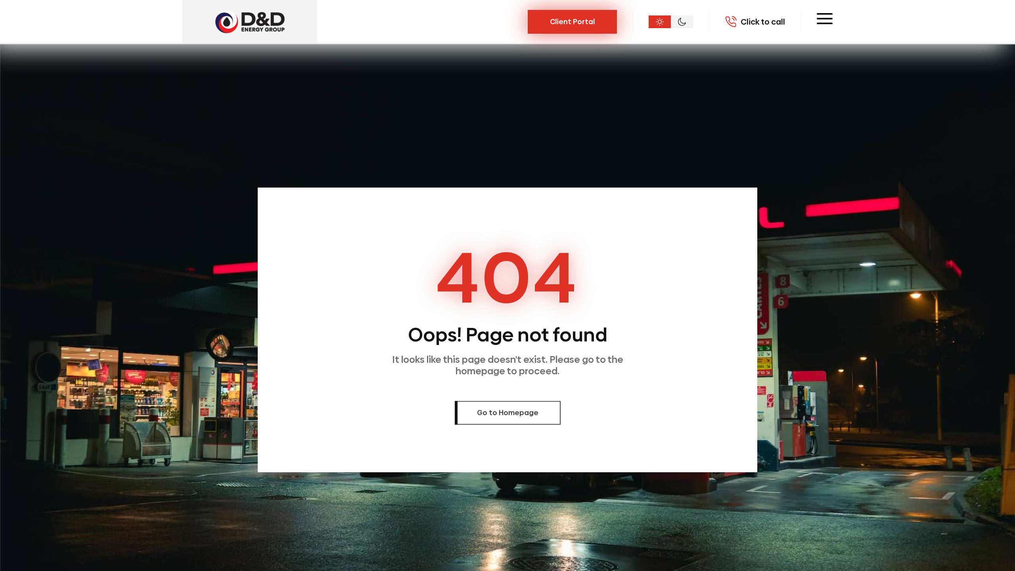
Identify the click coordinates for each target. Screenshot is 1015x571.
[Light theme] (660, 21)
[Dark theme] (682, 21)
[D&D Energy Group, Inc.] (249, 22)
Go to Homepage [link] (507, 413)
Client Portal (572, 22)
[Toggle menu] (825, 19)
